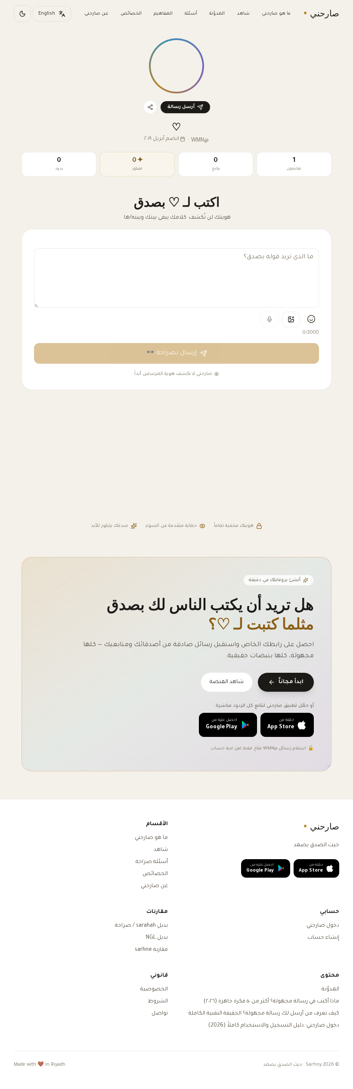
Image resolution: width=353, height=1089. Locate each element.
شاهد (243, 13)
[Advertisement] (176, 457)
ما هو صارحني (276, 13)
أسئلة (191, 13)
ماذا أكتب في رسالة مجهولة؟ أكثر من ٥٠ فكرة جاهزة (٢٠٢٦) (271, 1002)
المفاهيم (163, 13)
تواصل (160, 1014)
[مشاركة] (150, 107)
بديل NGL (157, 938)
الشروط (158, 1002)
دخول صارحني (323, 926)
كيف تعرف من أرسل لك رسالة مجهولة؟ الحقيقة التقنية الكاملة (264, 1014)
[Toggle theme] (22, 13)
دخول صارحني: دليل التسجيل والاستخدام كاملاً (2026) (273, 1026)
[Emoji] (311, 319)
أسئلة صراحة (152, 862)
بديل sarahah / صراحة (141, 926)
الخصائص (131, 13)
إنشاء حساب (323, 938)
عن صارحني (96, 13)
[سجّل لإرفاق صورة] (291, 319)
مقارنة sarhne (151, 950)
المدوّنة (217, 13)
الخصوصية (154, 990)
